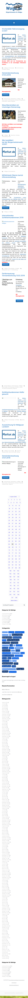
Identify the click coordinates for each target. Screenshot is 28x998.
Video (9, 136)
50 (16, 532)
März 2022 (4, 780)
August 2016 (4, 878)
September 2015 (5, 895)
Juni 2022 (4, 776)
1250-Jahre (5, 632)
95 (19, 565)
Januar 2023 (4, 765)
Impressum (14, 982)
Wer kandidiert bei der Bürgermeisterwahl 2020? (12, 142)
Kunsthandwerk (6, 653)
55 (19, 535)
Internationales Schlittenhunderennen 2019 (12, 216)
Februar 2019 (5, 834)
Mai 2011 (4, 948)
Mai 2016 (4, 883)
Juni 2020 (4, 811)
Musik (22, 653)
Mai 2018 (4, 848)
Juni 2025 (4, 723)
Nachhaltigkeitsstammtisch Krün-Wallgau (22, 186)
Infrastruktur (4, 101)
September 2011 (5, 945)
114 (18, 582)
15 (19, 505)
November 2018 (5, 839)
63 (19, 541)
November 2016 (5, 874)
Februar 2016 (5, 887)
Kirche (18, 650)
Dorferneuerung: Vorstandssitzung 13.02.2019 (13, 275)
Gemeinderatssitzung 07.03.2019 (10, 74)
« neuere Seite (13, 496)
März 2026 (4, 709)
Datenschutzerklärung (14, 985)
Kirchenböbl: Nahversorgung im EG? (13, 30)
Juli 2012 (4, 939)
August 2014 (4, 914)
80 (9, 556)
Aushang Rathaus (7, 385)
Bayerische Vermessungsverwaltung (17, 980)
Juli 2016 (4, 880)
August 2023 (4, 755)
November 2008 (5, 951)
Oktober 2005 (5, 956)
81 (12, 556)
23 (19, 511)
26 (16, 514)
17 (12, 508)
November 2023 (5, 751)
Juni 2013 (4, 931)
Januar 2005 (4, 958)
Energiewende (22, 100)
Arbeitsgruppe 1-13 (19, 632)
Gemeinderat (13, 98)
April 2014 (4, 920)
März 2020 (4, 815)
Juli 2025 (4, 721)
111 (18, 579)
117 (18, 585)
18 (15, 508)
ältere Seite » (14, 600)
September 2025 (5, 718)
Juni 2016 (4, 881)
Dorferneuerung (20, 67)
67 (19, 544)
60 (9, 541)
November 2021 (5, 786)
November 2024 (5, 733)
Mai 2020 (4, 812)
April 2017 (4, 867)
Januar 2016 (4, 889)
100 (10, 570)
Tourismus (5, 661)
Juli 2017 (4, 862)
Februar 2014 (5, 923)
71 (19, 547)
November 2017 (5, 856)
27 (19, 514)
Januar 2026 (4, 712)
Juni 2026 (4, 705)
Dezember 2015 (5, 890)
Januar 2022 (4, 783)
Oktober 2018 (5, 840)
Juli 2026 (4, 704)
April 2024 (4, 743)
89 (12, 562)
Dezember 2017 (5, 855)
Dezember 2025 (5, 714)
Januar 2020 (4, 818)
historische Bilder (19, 648)
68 (9, 547)
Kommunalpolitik (11, 171)
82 (16, 556)
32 (9, 520)
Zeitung (8, 69)
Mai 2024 (4, 742)
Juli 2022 (4, 774)
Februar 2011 (5, 949)
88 (9, 562)
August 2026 (4, 702)
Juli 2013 (4, 930)
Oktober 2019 (5, 823)
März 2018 (4, 851)
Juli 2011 (4, 946)
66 (16, 544)
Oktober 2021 (5, 787)
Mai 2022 (4, 777)
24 (9, 514)
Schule (4, 658)
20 (9, 511)
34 (16, 520)
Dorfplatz (4, 69)
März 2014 (4, 921)
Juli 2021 (4, 792)
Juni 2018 (4, 846)
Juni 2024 (4, 740)
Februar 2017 (5, 870)
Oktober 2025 (5, 717)
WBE (3, 689)
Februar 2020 (5, 817)
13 (12, 505)
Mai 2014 (4, 918)
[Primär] (14, 22)
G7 (14, 645)
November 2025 (5, 715)
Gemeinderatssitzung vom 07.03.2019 (16, 48)
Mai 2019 (4, 830)
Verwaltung (6, 666)
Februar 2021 (5, 799)
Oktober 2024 (5, 734)
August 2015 (4, 896)
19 (19, 508)
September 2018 (5, 842)
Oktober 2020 (5, 805)
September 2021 (5, 789)
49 (12, 532)
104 (14, 573)
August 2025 (4, 720)
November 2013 (5, 926)
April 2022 (4, 779)
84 (9, 559)
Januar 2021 (4, 801)
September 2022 (5, 771)
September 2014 (5, 912)
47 (19, 529)
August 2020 (4, 808)
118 (10, 588)
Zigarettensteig (12, 671)
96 (9, 568)
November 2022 (5, 768)
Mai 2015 (4, 901)
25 (12, 514)
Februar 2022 (5, 781)
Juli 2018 (4, 845)
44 (9, 529)
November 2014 (5, 909)
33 (12, 520)
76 (9, 553)
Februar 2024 (5, 746)
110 (14, 579)
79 (19, 553)
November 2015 (5, 892)
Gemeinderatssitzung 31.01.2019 (10, 457)
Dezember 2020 (5, 802)
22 (16, 511)
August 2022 (4, 773)
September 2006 (5, 953)
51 (19, 532)
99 (19, 568)
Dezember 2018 (5, 837)
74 (16, 550)
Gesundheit (19, 645)
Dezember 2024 (5, 731)
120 (18, 588)
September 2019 (5, 824)
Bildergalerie (4, 269)
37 (12, 523)
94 (16, 565)
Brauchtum (13, 135)
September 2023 (5, 754)
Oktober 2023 (5, 752)
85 (12, 559)
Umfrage (14, 661)
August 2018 (4, 843)
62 (16, 541)
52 (9, 535)
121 (10, 591)
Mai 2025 (4, 724)
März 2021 (4, 798)
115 (10, 585)
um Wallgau (10, 211)
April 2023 (4, 761)
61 (12, 541)
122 (14, 591)
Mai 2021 (4, 795)
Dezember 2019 (5, 820)
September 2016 (5, 877)
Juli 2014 (4, 915)
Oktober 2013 (5, 927)
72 (9, 550)
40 (9, 526)
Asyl (10, 635)
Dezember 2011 (5, 943)
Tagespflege (15, 658)
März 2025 (4, 727)
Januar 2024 (4, 748)
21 (12, 511)
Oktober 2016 (5, 876)
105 (18, 573)
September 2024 (5, 736)
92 (9, 565)
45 (12, 529)
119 (14, 588)
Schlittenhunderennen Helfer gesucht (13, 393)
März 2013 (4, 933)
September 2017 (5, 859)
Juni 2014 (4, 917)
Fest (11, 645)
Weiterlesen (5, 94)
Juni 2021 (4, 793)
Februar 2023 (5, 764)
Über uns (7, 689)
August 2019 (4, 826)
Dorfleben (6, 643)
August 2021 (4, 790)
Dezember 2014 (5, 908)
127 (12, 597)
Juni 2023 (4, 758)
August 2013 (4, 928)
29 (12, 517)
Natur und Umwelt (12, 452)
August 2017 (4, 861)
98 (16, 568)
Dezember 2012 (5, 937)
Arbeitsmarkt (5, 635)
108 (18, 576)
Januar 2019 (4, 836)
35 (19, 520)
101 (14, 570)
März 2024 (4, 745)
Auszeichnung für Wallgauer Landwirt (13, 426)
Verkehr (9, 101)
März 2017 (4, 868)
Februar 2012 (5, 942)
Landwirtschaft (5, 452)
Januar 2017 (4, 871)
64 (9, 544)
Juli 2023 (4, 757)
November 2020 (5, 804)
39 (19, 523)
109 (11, 579)
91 (19, 562)
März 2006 (4, 955)
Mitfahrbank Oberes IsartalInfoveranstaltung (12, 176)
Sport (9, 269)
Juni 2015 (4, 899)
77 (12, 553)
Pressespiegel (11, 67)
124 (10, 594)
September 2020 (5, 806)
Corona (4, 640)
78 (16, 553)
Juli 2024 (4, 739)
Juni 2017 (4, 864)
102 (18, 570)
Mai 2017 (4, 865)
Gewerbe (19, 450)
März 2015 (4, 904)
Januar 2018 (4, 854)
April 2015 (4, 902)
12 (9, 505)
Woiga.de (13, 101)
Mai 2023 (4, 759)
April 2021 (4, 796)
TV (11, 269)
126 (18, 594)
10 (16, 502)
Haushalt (21, 482)
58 (16, 538)
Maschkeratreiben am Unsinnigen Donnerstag (11, 106)
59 (19, 538)
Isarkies (13, 650)
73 (12, 550)
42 (16, 526)
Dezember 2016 (5, 873)
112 (10, 582)
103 (10, 573)
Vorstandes (19, 285)
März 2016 (4, 886)
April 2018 (4, 849)
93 (12, 565)
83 (19, 556)
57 (12, 538)
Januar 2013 (4, 936)
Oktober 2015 (5, 893)
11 (20, 502)
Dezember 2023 (5, 749)
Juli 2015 (4, 898)
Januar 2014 (4, 924)
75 (19, 550)
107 (14, 576)
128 (16, 597)
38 (16, 523)
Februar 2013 (5, 934)
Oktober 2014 (5, 911)
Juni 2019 (4, 829)
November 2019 (5, 821)
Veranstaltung (5, 136)
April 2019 (4, 831)
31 (19, 517)
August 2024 (4, 737)
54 (16, 535)
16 (9, 508)
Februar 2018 (5, 852)
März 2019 (4, 833)
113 (14, 582)
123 (18, 591)
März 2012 (4, 940)
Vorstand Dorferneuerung (7, 388)
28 (9, 517)
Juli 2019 (4, 827)
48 (9, 532)
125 (14, 594)
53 (12, 535)
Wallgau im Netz (5, 624)
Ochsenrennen (19, 655)
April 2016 (4, 884)
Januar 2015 (4, 906)
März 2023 (4, 762)
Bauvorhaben (4, 100)
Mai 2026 (4, 707)
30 (16, 517)
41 (12, 526)
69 (12, 547)
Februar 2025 (5, 729)
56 (9, 538)
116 (14, 585)
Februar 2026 (5, 711)
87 (19, 559)
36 (9, 523)
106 (10, 576)
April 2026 (4, 708)
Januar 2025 (4, 730)
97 (12, 568)
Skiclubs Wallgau (21, 411)
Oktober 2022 (5, 770)
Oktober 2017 (5, 858)
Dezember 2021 (5, 784)
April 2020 (4, 814)
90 (16, 562)
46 (16, 529)
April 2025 (4, 726)
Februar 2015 (5, 905)
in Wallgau (6, 67)
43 (19, 526)
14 (16, 505)
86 (16, 559)
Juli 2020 (4, 809)
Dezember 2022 (5, 767)
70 (16, 547)
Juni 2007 (4, 952)
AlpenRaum (11, 632)
